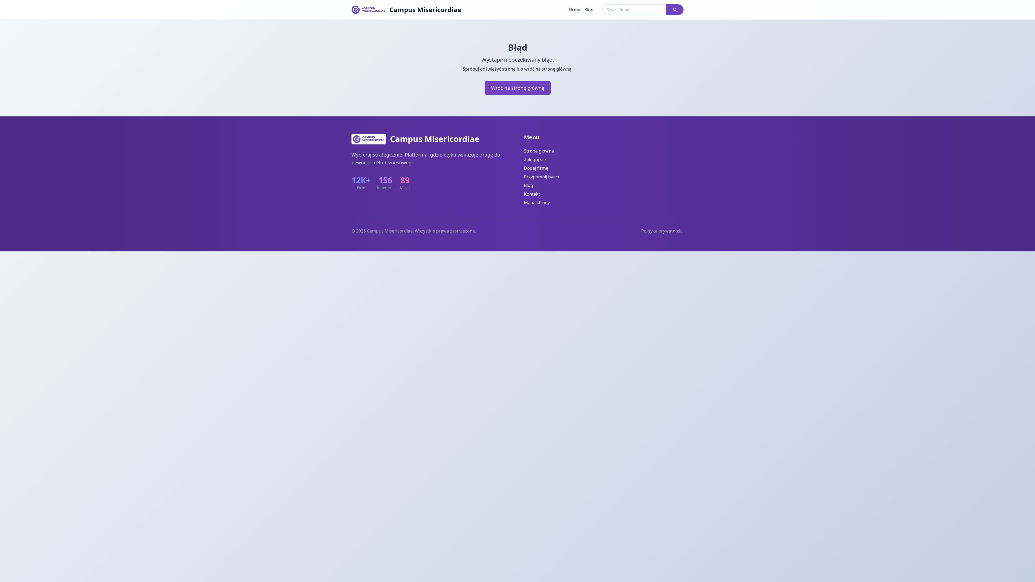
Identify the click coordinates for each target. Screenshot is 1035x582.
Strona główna (539, 151)
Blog (589, 10)
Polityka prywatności (662, 231)
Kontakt (532, 194)
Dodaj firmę (536, 168)
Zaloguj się (535, 159)
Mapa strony (537, 203)
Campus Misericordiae (425, 9)
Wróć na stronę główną (517, 88)
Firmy (574, 10)
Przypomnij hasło (541, 177)
